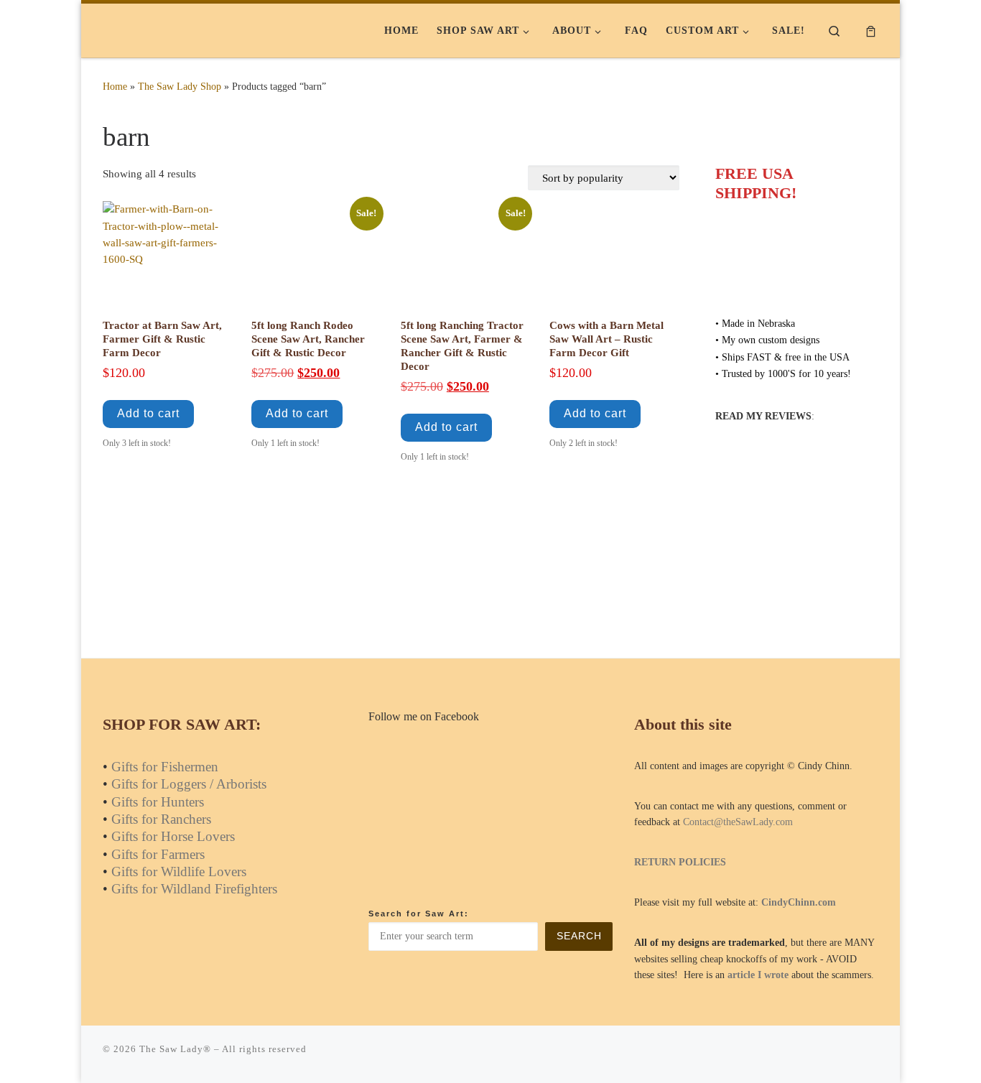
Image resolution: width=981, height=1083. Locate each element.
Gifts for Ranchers (161, 819)
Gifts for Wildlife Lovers (178, 871)
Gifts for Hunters (157, 801)
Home (115, 86)
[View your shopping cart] (870, 30)
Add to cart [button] (148, 413)
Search (579, 936)
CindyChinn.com (798, 902)
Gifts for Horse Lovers (173, 836)
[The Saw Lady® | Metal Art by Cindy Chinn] (192, 30)
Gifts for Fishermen (164, 766)
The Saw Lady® (175, 1049)
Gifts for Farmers (158, 854)
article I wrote (758, 975)
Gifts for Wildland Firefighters (194, 888)
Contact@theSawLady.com (738, 822)
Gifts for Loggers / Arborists (188, 783)
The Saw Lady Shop (179, 86)
